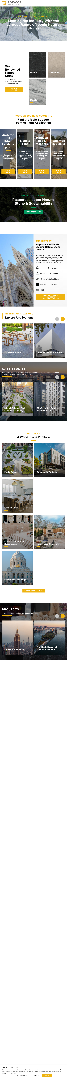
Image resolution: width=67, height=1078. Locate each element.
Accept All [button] (47, 1075)
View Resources (33, 212)
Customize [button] (36, 1075)
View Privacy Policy (22, 1075)
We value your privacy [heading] (10, 1067)
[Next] (63, 319)
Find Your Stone (14, 89)
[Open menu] (63, 3)
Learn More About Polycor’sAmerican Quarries (50, 297)
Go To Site (8, 171)
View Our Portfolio (33, 591)
